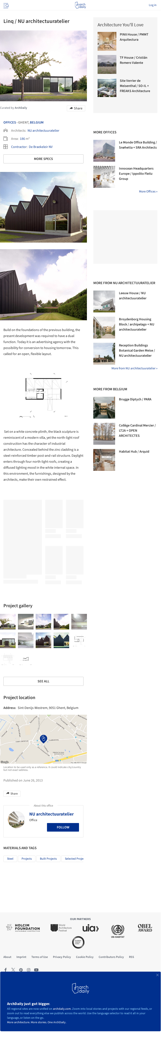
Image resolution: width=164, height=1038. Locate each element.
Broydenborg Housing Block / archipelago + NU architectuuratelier (136, 324)
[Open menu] (6, 5)
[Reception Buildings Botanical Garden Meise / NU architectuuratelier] (104, 354)
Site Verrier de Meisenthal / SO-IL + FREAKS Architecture (135, 85)
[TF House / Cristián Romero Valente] (107, 64)
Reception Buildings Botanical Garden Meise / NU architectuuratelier (137, 350)
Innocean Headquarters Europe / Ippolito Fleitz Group (136, 173)
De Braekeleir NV (41, 147)
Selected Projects (76, 859)
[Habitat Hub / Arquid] (104, 460)
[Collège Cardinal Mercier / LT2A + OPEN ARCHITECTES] (104, 434)
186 (22, 138)
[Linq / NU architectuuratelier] (8, 621)
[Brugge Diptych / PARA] (104, 408)
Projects (27, 859)
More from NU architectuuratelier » (134, 368)
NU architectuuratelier (43, 130)
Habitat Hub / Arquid (134, 451)
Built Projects (48, 859)
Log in (153, 5)
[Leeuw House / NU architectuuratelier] (104, 301)
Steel (10, 859)
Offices (9, 122)
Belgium (37, 122)
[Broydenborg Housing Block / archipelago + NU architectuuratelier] (104, 328)
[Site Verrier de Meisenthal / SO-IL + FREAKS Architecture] (107, 87)
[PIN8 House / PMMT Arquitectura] (107, 41)
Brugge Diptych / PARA (135, 399)
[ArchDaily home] (80, 5)
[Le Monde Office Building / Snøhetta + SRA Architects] (104, 151)
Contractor (19, 147)
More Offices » (148, 191)
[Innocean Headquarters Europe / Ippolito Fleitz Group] (104, 177)
